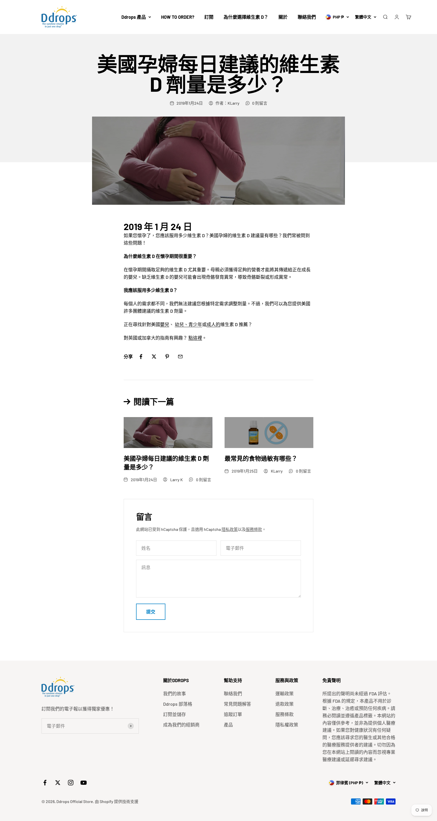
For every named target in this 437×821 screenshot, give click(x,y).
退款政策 (284, 704)
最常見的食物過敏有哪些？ (261, 458)
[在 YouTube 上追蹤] (83, 782)
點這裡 (195, 338)
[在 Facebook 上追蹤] (44, 782)
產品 (228, 724)
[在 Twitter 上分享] (154, 356)
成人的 (213, 324)
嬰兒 (164, 324)
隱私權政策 (286, 724)
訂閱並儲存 (174, 714)
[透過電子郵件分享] (180, 356)
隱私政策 (230, 529)
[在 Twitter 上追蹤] (57, 782)
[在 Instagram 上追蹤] (70, 782)
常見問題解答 (237, 704)
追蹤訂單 (233, 714)
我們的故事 (174, 693)
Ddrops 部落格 (177, 704)
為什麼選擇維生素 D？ (246, 17)
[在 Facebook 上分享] (141, 356)
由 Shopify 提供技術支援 (116, 801)
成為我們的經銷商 (181, 724)
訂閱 (208, 17)
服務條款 (254, 529)
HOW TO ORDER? (177, 17)
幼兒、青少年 (188, 324)
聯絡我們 (307, 17)
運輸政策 (284, 693)
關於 (283, 17)
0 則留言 (259, 103)
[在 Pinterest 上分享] (167, 356)
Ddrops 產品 (133, 17)
